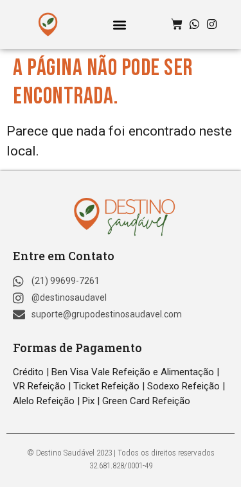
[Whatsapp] (194, 24)
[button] (119, 24)
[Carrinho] (177, 24)
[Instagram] (211, 24)
